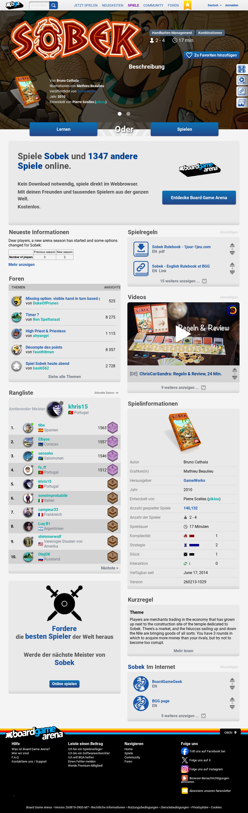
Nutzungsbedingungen (143, 807)
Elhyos (44, 439)
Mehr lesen (183, 651)
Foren (173, 5)
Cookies (216, 807)
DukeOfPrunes (45, 303)
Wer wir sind (20, 753)
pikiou (100, 102)
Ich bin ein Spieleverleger (85, 749)
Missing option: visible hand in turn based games (68, 298)
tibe (41, 425)
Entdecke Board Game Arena (199, 197)
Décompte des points (44, 347)
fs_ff (42, 467)
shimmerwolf (49, 536)
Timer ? (32, 314)
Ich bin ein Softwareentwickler (89, 753)
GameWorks (87, 91)
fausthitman (43, 352)
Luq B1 (44, 523)
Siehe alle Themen (64, 376)
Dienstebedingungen (175, 807)
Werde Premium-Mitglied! (85, 765)
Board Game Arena (39, 807)
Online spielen (64, 684)
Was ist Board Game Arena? (31, 749)
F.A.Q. (15, 757)
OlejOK (44, 554)
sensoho (45, 453)
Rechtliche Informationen (108, 807)
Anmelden (231, 5)
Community (153, 5)
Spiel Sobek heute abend (47, 363)
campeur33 (48, 509)
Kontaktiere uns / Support (29, 761)
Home (128, 749)
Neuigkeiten (112, 5)
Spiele (133, 5)
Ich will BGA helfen (81, 757)
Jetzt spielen (86, 5)
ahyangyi (41, 335)
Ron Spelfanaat (46, 319)
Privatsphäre (200, 807)
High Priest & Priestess (46, 331)
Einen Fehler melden (82, 761)
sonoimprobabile (53, 495)
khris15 (78, 406)
